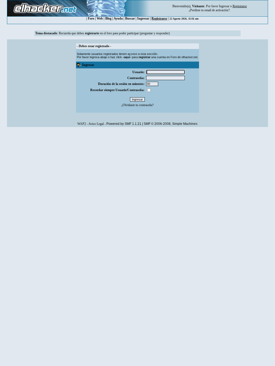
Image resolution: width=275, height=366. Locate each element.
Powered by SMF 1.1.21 (123, 124)
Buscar (130, 18)
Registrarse (159, 18)
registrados (110, 53)
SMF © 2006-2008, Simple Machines (170, 124)
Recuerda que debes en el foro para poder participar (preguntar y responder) (114, 33)
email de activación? (217, 10)
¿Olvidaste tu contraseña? (137, 105)
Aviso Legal (96, 124)
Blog (108, 18)
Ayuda (118, 18)
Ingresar (224, 6)
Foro (91, 18)
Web (100, 18)
